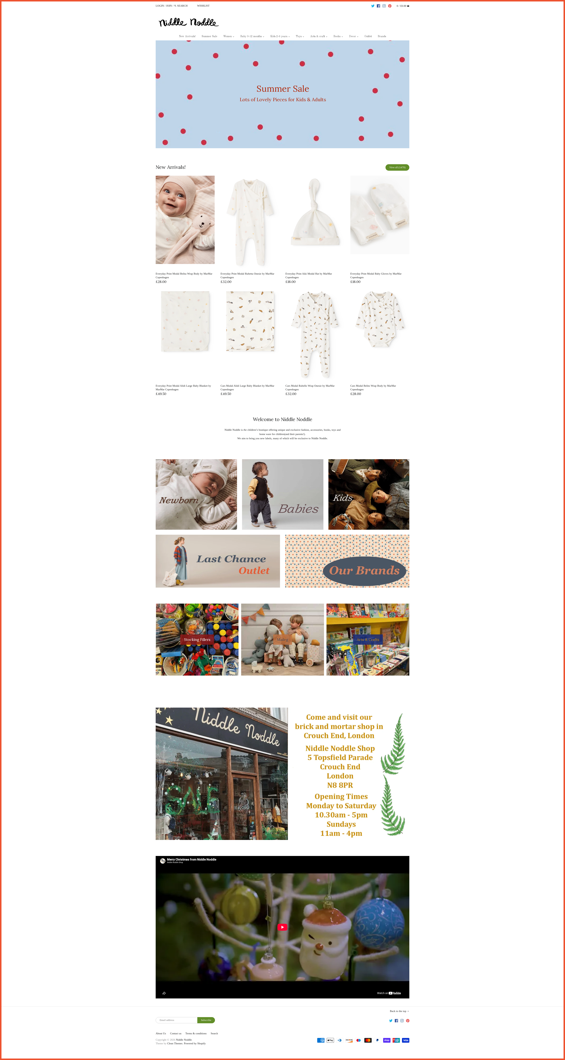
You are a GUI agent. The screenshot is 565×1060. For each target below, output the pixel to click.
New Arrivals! (171, 167)
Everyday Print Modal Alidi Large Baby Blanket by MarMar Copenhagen (183, 387)
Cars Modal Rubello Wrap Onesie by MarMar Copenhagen (310, 387)
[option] (282, 94)
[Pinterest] (390, 5)
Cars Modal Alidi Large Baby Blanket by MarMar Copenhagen (247, 387)
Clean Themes (174, 1043)
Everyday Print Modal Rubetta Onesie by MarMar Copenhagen (247, 275)
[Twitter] (373, 5)
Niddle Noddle (184, 1039)
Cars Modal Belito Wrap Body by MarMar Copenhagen (373, 387)
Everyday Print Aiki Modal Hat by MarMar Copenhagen (308, 275)
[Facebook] (378, 5)
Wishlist (203, 5)
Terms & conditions (196, 1033)
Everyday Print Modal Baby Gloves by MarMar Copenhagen (376, 275)
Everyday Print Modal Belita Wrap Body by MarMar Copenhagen (184, 275)
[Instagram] (384, 5)
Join (169, 5)
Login (160, 5)
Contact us (175, 1033)
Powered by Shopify (195, 1043)
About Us (161, 1033)
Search (214, 1033)
